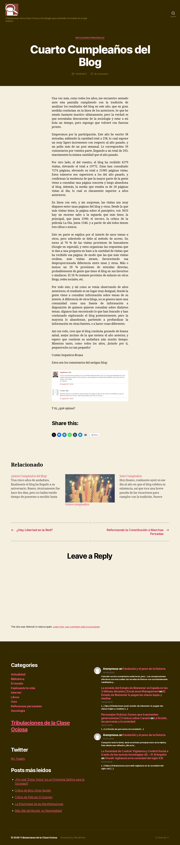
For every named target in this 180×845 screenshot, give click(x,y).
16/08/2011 (81, 74)
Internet (16, 692)
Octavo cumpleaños (77, 504)
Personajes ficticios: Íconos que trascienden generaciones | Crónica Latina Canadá (129, 716)
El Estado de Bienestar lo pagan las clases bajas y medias (133, 695)
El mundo (17, 683)
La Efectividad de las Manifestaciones (39, 804)
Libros (15, 697)
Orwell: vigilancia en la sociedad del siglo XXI (134, 758)
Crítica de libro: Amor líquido (33, 790)
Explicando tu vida (23, 688)
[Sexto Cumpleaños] (144, 490)
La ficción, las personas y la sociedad (134, 719)
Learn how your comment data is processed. (76, 626)
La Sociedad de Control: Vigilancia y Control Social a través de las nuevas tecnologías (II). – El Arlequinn (134, 753)
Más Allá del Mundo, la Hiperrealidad (38, 810)
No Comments (101, 74)
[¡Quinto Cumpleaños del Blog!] (35, 490)
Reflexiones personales (90, 38)
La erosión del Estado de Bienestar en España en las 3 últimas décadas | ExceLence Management (134, 689)
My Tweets (18, 758)
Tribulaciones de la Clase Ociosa (38, 837)
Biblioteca (17, 679)
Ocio (14, 701)
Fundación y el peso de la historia (144, 668)
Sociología (18, 710)
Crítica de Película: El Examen (34, 797)
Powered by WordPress (73, 837)
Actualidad (18, 674)
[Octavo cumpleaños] (90, 488)
